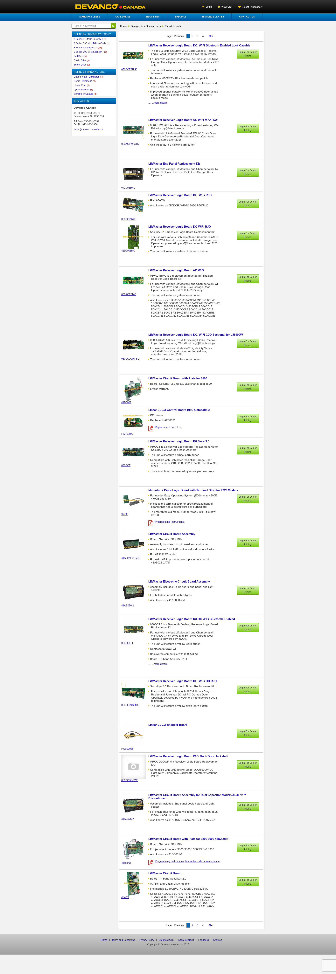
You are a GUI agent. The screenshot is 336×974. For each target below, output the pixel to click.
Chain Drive (82, 60)
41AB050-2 (127, 605)
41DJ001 (126, 862)
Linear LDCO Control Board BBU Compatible (179, 409)
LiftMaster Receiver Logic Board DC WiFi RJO (179, 226)
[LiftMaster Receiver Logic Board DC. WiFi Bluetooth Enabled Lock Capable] (135, 55)
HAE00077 (127, 433)
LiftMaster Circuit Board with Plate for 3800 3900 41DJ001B (188, 838)
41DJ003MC (128, 250)
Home (123, 26)
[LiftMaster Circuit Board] (135, 883)
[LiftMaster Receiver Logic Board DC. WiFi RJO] (135, 205)
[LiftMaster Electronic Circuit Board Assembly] (135, 591)
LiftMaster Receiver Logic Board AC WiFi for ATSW (183, 119)
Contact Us (247, 16)
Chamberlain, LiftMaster (88, 76)
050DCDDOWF (129, 780)
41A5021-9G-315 (130, 557)
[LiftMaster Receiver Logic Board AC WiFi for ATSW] (135, 130)
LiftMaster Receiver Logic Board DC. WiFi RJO (180, 195)
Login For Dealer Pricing (248, 54)
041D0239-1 (128, 187)
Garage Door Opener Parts (146, 26)
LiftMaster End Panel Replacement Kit (174, 163)
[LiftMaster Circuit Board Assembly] (135, 544)
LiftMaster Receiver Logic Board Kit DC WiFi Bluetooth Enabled (191, 619)
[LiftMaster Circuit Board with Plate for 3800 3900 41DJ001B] (135, 849)
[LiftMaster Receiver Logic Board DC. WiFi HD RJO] (135, 691)
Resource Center (212, 16)
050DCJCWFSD (130, 358)
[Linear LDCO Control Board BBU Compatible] (135, 420)
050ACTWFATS (130, 143)
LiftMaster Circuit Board (164, 873)
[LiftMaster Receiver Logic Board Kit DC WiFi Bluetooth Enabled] (135, 629)
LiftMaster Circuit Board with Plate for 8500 (177, 378)
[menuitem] (90, 16)
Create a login (166, 940)
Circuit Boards (173, 26)
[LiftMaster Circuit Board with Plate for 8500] (135, 388)
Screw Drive (82, 64)
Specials (180, 16)
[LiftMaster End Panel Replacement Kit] (135, 173)
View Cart (226, 6)
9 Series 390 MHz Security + (90, 52)
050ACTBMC (128, 294)
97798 (124, 514)
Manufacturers (89, 16)
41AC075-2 (127, 819)
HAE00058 (127, 748)
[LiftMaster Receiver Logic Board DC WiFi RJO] (135, 236)
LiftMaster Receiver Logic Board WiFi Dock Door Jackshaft (188, 756)
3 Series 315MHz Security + (90, 39)
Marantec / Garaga (85, 94)
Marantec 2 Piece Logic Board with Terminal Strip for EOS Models (193, 490)
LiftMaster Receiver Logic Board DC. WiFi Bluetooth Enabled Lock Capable (199, 45)
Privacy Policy (146, 940)
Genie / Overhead (85, 81)
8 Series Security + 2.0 (88, 47)
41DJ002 (126, 402)
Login (209, 6)
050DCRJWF (128, 219)
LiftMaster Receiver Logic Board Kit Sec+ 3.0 (178, 441)
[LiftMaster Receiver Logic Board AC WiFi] (135, 280)
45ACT (125, 897)
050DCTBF (127, 643)
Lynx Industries (83, 89)
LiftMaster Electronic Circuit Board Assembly (179, 581)
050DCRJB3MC (130, 705)
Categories (122, 16)
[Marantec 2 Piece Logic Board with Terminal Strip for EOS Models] (135, 500)
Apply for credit (186, 940)
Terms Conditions (123, 940)
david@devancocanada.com (89, 129)
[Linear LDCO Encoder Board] (135, 735)
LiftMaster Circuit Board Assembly (171, 533)
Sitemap (217, 940)
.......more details (158, 102)
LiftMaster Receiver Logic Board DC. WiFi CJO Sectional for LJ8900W (195, 334)
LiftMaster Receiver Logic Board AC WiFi (176, 270)
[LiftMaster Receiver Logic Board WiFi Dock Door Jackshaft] (135, 766)
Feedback (203, 940)
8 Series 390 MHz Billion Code (91, 43)
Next (211, 36)
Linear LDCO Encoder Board (167, 724)
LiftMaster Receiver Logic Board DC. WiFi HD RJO (182, 681)
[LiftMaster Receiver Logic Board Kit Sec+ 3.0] (135, 451)
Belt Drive (80, 56)
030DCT (125, 465)
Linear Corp (82, 85)
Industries (152, 16)
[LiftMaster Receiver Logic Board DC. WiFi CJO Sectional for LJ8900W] (135, 344)
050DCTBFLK (129, 69)
